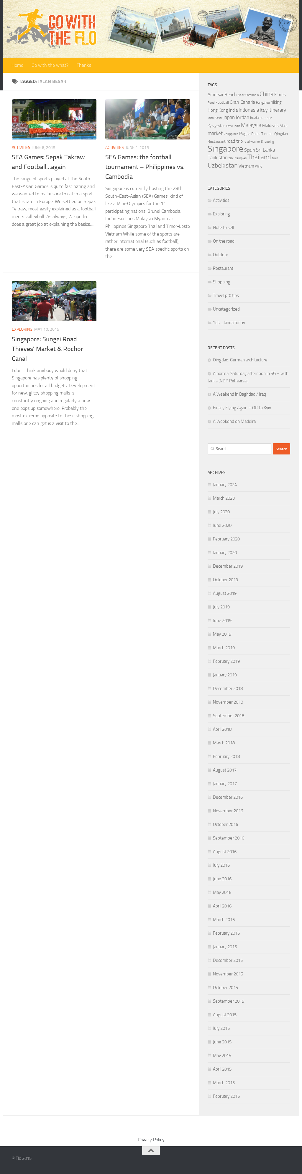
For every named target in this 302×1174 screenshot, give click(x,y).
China (266, 94)
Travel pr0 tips (226, 295)
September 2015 (228, 1001)
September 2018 (228, 715)
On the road (223, 241)
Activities (21, 147)
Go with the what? (50, 65)
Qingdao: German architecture (240, 360)
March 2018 (224, 743)
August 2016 (225, 851)
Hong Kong (218, 110)
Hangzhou (263, 103)
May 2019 (222, 634)
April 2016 (222, 906)
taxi (231, 158)
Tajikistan (218, 157)
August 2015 (225, 1014)
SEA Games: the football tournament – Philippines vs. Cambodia (145, 167)
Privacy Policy (151, 1139)
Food (211, 103)
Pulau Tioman (262, 133)
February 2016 (226, 933)
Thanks (84, 65)
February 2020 (226, 539)
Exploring (22, 329)
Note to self (223, 227)
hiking (276, 102)
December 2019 (228, 566)
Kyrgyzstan (216, 126)
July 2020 (221, 511)
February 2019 (226, 661)
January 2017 (225, 783)
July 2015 (221, 1028)
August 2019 (225, 593)
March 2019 (224, 647)
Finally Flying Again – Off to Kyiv (242, 407)
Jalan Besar (215, 118)
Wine (258, 166)
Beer (241, 95)
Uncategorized (226, 309)
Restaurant (217, 141)
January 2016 (225, 946)
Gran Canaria (242, 102)
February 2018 (226, 756)
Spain (249, 150)
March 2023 (224, 498)
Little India (233, 126)
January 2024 (225, 484)
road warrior (252, 142)
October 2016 (225, 824)
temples (241, 158)
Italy (263, 110)
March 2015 (224, 1082)
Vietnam (246, 166)
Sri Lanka (265, 150)
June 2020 (222, 525)
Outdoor (220, 254)
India (233, 110)
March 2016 (224, 919)
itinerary (277, 110)
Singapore (225, 149)
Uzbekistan (223, 165)
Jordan (242, 117)
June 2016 (222, 878)
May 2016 (222, 892)
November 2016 (228, 810)
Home (17, 65)
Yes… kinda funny (229, 322)
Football (222, 102)
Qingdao (281, 133)
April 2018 (222, 729)
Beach (230, 94)
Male (284, 126)
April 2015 (222, 1069)
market (215, 133)
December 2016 (228, 797)
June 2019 (222, 620)
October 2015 (225, 987)
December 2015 (228, 960)
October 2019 (225, 579)
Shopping (267, 142)
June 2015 (222, 1042)
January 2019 (225, 675)
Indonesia (249, 110)
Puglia (244, 133)
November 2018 (228, 702)
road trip (234, 141)
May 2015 (222, 1055)
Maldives (270, 125)
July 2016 (221, 865)
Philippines (231, 134)
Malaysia (251, 125)
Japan (229, 117)
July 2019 (221, 607)
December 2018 (228, 688)
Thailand (259, 157)
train (275, 158)
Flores (280, 94)
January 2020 (225, 552)
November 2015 (228, 974)
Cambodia (252, 95)
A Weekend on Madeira (234, 421)
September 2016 (228, 838)
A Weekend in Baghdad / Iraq (239, 394)
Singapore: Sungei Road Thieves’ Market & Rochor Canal (47, 349)
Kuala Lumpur (261, 118)
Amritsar (216, 94)
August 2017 (225, 770)
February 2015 (226, 1096)
